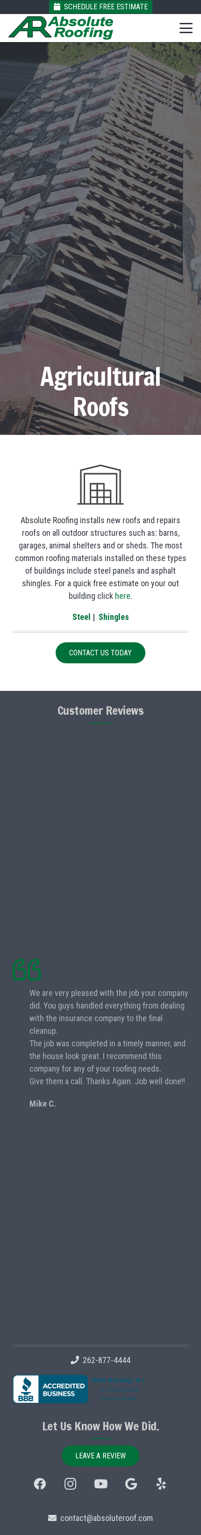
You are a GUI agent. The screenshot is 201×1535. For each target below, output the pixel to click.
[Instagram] (70, 1484)
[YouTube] (101, 1484)
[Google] (131, 1484)
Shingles (114, 617)
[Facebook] (40, 1484)
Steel (81, 617)
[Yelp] (161, 1484)
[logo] (60, 28)
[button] (186, 28)
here (122, 596)
